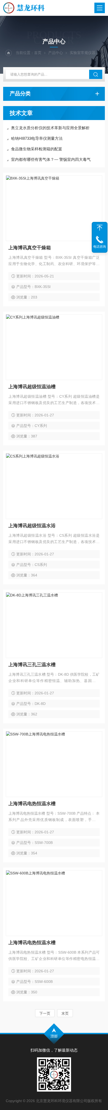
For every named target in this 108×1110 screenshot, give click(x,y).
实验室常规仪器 (82, 53)
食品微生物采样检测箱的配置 (36, 149)
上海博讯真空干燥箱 (29, 247)
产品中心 (55, 53)
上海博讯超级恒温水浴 (32, 525)
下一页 (44, 1013)
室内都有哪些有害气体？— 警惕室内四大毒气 (51, 159)
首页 (37, 53)
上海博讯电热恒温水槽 (32, 803)
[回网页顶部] (99, 227)
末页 (65, 1013)
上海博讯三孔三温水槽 (32, 664)
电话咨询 (99, 246)
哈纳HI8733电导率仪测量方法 (37, 138)
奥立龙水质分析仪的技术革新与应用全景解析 (50, 128)
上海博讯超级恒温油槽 (32, 386)
